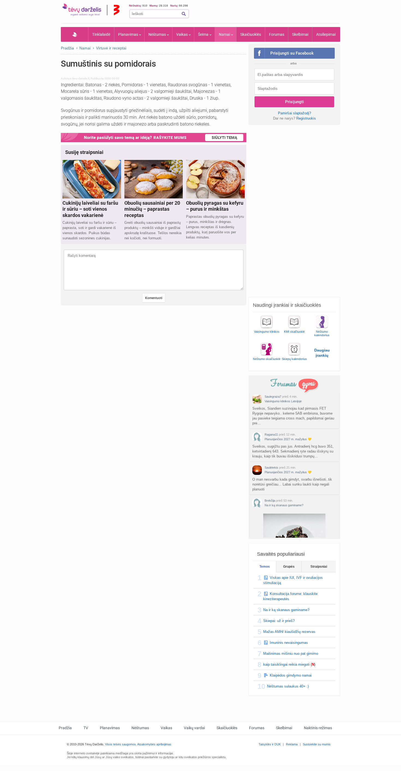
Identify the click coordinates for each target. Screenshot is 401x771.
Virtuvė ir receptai (111, 48)
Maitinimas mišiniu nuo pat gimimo (290, 653)
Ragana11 (271, 434)
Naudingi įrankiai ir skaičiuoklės (287, 305)
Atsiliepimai (326, 34)
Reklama (292, 744)
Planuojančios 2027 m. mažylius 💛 (288, 439)
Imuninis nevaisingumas (289, 643)
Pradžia (74, 34)
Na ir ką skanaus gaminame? (284, 505)
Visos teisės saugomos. (121, 744)
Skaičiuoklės (250, 34)
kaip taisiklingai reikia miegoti (286, 664)
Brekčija (270, 500)
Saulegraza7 (273, 396)
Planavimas (128, 34)
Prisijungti (294, 101)
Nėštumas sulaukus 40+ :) (288, 686)
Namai (224, 34)
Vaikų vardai (194, 728)
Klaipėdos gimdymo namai (291, 675)
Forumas (276, 34)
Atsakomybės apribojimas (154, 744)
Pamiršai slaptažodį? (294, 113)
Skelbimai (300, 34)
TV (85, 728)
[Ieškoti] (184, 14)
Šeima (203, 34)
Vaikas (182, 34)
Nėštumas (157, 34)
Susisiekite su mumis (317, 744)
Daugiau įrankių (322, 353)
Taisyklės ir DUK (270, 744)
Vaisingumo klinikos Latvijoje (283, 401)
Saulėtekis (271, 467)
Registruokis (306, 118)
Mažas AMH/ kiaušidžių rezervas (289, 632)
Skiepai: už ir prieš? (279, 621)
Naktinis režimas (318, 728)
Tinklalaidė (101, 34)
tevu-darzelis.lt (80, 78)
